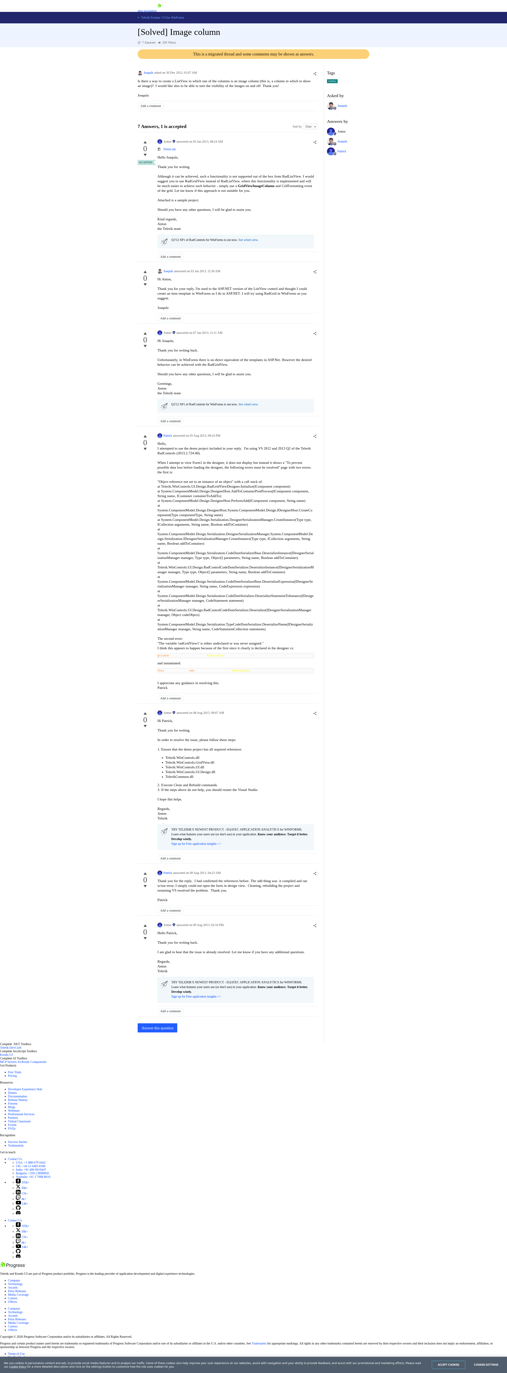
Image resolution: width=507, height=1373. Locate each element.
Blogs (11, 1107)
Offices (12, 1301)
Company (14, 1280)
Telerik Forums (150, 17)
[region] (253, 1365)
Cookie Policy (17, 1366)
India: (31, 1169)
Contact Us (15, 1159)
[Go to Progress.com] (13, 1267)
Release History (18, 1100)
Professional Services (21, 1114)
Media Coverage (18, 1294)
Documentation (17, 1096)
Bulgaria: (32, 1173)
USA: (31, 1162)
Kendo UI (6, 1054)
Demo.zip (169, 149)
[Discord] (18, 1213)
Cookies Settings (486, 1364)
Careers (12, 1298)
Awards (13, 1287)
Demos (12, 1092)
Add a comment (150, 106)
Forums (12, 1103)
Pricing (12, 1075)
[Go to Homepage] (159, 10)
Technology (15, 1284)
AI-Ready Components (31, 1062)
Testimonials (16, 1145)
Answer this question (157, 1028)
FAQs (11, 1128)
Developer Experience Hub (25, 1089)
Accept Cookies (448, 1364)
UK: (30, 1166)
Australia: (33, 1176)
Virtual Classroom (19, 1121)
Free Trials (14, 1072)
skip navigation (147, 10)
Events (12, 1125)
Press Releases (17, 1291)
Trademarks (259, 1343)
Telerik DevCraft (10, 1047)
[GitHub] (18, 1209)
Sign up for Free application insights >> (196, 843)
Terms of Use (16, 1353)
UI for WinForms (173, 17)
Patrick (167, 435)
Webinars (14, 1110)
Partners (13, 1117)
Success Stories (17, 1142)
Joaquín (148, 72)
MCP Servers (8, 1062)
